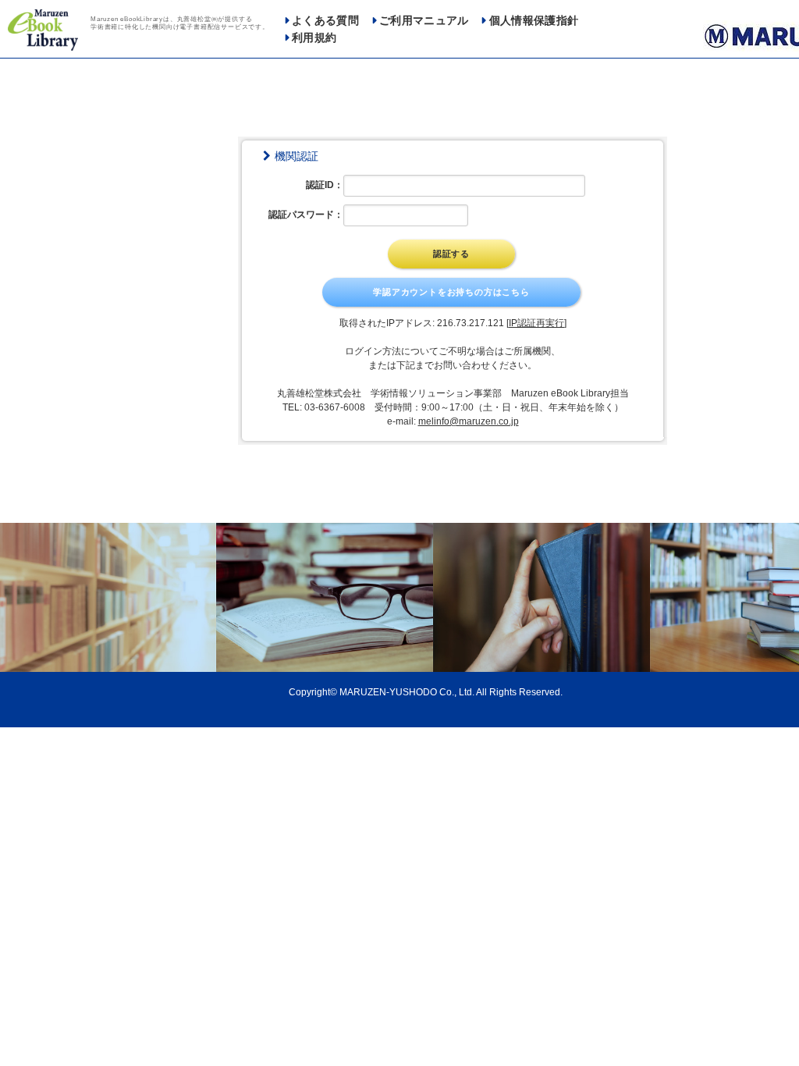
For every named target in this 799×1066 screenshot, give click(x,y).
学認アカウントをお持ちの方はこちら (451, 292)
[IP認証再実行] (536, 323)
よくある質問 (325, 21)
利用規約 (314, 38)
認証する (451, 253)
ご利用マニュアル (424, 21)
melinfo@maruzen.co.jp (468, 421)
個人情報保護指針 (534, 21)
